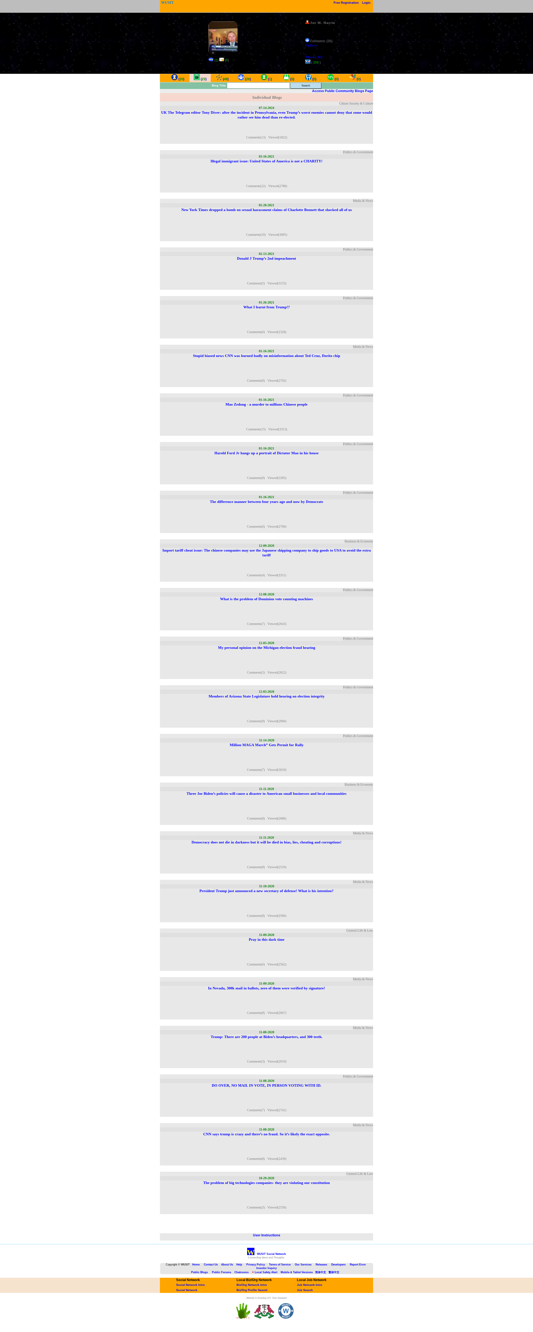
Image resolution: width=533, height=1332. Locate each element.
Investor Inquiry (266, 1268)
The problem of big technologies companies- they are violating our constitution (266, 1183)
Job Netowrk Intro (309, 1284)
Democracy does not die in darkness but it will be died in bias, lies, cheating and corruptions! (266, 842)
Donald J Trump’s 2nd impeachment (266, 258)
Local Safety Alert (264, 1272)
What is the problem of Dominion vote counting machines (266, 599)
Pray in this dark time (266, 939)
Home (196, 1264)
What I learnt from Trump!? (266, 307)
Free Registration (346, 2)
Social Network (186, 1290)
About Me (314, 57)
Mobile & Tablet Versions (297, 1272)
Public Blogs (199, 1272)
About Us (227, 1264)
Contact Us (211, 1264)
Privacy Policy (255, 1264)
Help (239, 1264)
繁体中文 (334, 1272)
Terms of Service (280, 1264)
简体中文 (320, 1272)
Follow (311, 45)
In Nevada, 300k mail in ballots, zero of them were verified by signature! (266, 988)
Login (366, 2)
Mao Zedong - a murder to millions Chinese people (266, 404)
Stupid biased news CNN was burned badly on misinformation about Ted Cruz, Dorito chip (266, 356)
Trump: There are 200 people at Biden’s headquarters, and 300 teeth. (267, 1037)
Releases (321, 1264)
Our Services (303, 1264)
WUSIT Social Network (266, 1253)
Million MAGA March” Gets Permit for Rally (267, 745)
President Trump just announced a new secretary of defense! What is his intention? (266, 891)
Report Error (358, 1264)
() (181, 79)
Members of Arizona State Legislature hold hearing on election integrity (267, 696)
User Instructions (266, 1235)
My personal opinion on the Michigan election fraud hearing (266, 648)
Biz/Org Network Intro (252, 1284)
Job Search (305, 1290)
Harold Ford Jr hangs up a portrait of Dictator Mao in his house (266, 453)
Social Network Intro (190, 1284)
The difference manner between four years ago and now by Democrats (266, 502)
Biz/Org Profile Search (252, 1290)
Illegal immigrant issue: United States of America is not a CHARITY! (266, 161)
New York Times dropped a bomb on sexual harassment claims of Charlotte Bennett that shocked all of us (266, 210)
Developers (338, 1264)
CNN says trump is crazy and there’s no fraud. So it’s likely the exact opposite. (266, 1134)
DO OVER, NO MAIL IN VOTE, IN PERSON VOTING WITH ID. (266, 1085)
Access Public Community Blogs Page (342, 91)
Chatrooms (241, 1272)
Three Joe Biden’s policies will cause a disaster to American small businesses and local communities (266, 793)
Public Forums (221, 1272)
